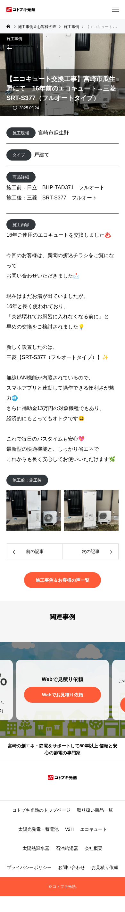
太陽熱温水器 (35, 848)
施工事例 (14, 39)
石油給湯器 (67, 848)
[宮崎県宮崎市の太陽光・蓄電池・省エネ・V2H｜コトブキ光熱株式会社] (20, 9)
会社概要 (94, 848)
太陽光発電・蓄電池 (38, 829)
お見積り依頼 (104, 867)
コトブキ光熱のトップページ (41, 810)
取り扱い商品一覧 (95, 810)
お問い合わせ (71, 867)
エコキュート (93, 829)
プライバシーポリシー (29, 867)
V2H (69, 829)
